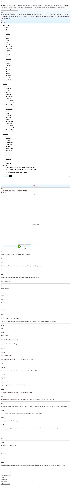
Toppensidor (9, 150)
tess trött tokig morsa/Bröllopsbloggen (10, 318)
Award (14, 5)
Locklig (3, 352)
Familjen (41, 5)
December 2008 (52, 16)
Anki (2, 425)
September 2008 (7, 18)
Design (34, 5)
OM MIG (5, 165)
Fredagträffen (49, 5)
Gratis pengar (9, 144)
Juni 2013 (3, 14)
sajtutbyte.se (9, 161)
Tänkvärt (56, 7)
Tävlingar (62, 7)
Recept (31, 7)
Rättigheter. (38, 7)
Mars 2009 (32, 16)
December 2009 (43, 14)
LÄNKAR (5, 134)
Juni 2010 (7, 14)
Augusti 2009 (6, 16)
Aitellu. (7, 136)
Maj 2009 (21, 16)
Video (16, 10)
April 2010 (17, 14)
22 (25, 248)
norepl (7, 157)
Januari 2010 (36, 14)
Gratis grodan (9, 142)
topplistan (8, 163)
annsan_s (35, 185)
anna (2, 410)
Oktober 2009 (59, 14)
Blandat (22, 5)
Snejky (3, 332)
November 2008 (61, 16)
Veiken (2, 389)
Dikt (37, 5)
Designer (8, 140)
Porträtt (26, 7)
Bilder (18, 5)
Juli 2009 (12, 16)
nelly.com (8, 154)
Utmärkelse (11, 10)
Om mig (2, 20)
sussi (2, 396)
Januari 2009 (45, 16)
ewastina (3, 382)
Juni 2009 (17, 16)
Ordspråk (20, 7)
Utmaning (4, 10)
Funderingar (58, 5)
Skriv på (47, 7)
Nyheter (14, 7)
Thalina (3, 367)
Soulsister (3, 374)
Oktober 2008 (9, 129)
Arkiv (2, 12)
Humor (3, 7)
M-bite (8, 146)
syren (2, 403)
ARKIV (5, 84)
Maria (2, 442)
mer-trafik (8, 152)
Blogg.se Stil (9, 138)
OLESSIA (3, 325)
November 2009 (51, 14)
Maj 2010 (12, 14)
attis (2, 251)
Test (51, 7)
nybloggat (8, 159)
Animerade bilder (6, 5)
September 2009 (10, 107)
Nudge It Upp (9, 148)
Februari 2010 (29, 14)
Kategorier (3, 3)
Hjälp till (65, 5)
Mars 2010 (23, 14)
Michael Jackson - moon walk (14, 190)
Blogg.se (3, 22)
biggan (2, 417)
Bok (26, 5)
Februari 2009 (38, 16)
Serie (43, 7)
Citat (29, 5)
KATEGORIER (6, 25)
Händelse (8, 7)
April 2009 (26, 16)
